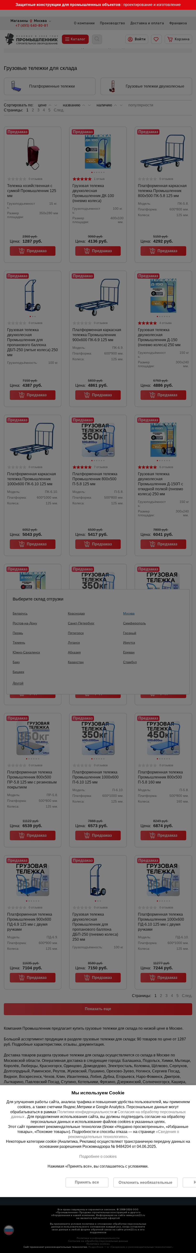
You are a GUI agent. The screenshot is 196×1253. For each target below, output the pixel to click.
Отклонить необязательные (145, 1182)
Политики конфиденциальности (85, 1112)
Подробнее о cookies (98, 1156)
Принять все (87, 1182)
